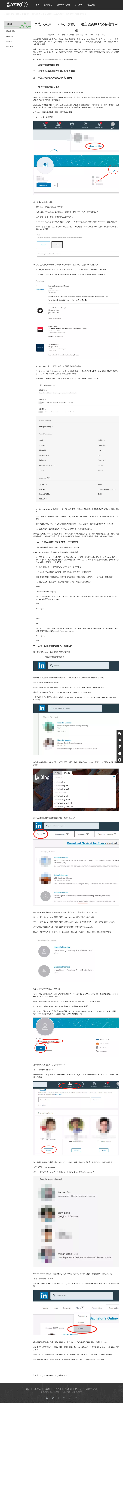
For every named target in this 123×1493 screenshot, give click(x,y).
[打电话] (119, 760)
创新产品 (37, 1389)
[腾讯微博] (70, 1397)
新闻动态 (9, 41)
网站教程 (9, 36)
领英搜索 (61, 1375)
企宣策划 (68, 1389)
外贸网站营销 (87, 49)
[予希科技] (17, 4)
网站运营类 (10, 31)
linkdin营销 (50, 1375)
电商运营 (79, 1389)
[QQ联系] (119, 753)
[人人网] (52, 1397)
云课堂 (47, 1389)
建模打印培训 (91, 1389)
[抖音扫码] (119, 740)
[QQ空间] (64, 1397)
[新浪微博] (76, 1397)
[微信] (119, 733)
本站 (103, 35)
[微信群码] (119, 746)
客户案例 (57, 1389)
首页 (28, 1389)
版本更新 (9, 47)
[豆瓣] (46, 1397)
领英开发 (38, 1375)
